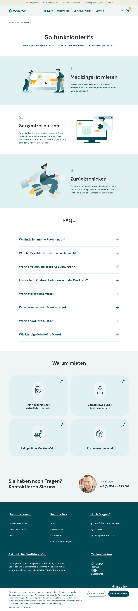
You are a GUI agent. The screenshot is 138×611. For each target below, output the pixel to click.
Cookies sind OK (118, 593)
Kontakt (98, 529)
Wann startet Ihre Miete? (36, 294)
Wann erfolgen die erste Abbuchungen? (47, 267)
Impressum (55, 535)
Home (11, 22)
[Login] (122, 10)
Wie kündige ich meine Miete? (40, 334)
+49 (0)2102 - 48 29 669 (114, 486)
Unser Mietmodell (19, 523)
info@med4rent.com (105, 535)
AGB (52, 523)
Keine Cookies (96, 593)
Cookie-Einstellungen (61, 541)
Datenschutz (56, 529)
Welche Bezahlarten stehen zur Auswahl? (48, 253)
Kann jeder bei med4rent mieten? (43, 307)
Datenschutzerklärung (51, 603)
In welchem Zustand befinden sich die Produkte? (53, 280)
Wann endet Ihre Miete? (36, 321)
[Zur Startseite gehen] (17, 10)
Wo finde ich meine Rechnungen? (42, 239)
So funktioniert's (18, 529)
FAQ (12, 535)
